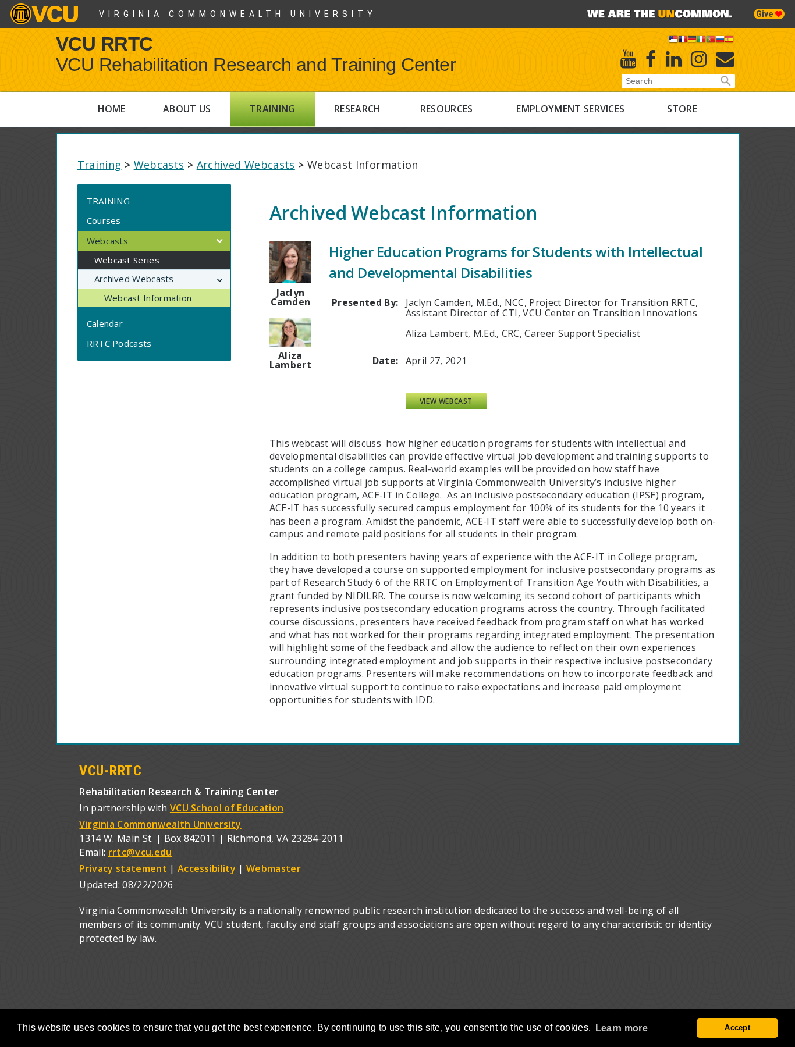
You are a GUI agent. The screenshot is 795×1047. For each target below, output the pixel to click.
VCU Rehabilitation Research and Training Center (256, 64)
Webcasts (159, 165)
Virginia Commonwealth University (238, 14)
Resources (446, 108)
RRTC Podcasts (119, 343)
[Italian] (701, 41)
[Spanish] (729, 41)
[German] (692, 41)
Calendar (105, 323)
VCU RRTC (104, 43)
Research (357, 108)
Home (112, 108)
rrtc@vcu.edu (140, 852)
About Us (187, 108)
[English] (673, 41)
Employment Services (570, 108)
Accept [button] (737, 1028)
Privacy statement (122, 868)
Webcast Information (148, 298)
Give (765, 14)
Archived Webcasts (246, 165)
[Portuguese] (710, 41)
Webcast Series (126, 260)
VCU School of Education (226, 808)
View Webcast (446, 401)
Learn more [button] (621, 1028)
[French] (682, 41)
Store (682, 108)
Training (273, 108)
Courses (104, 220)
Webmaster (273, 868)
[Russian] (720, 41)
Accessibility (207, 868)
